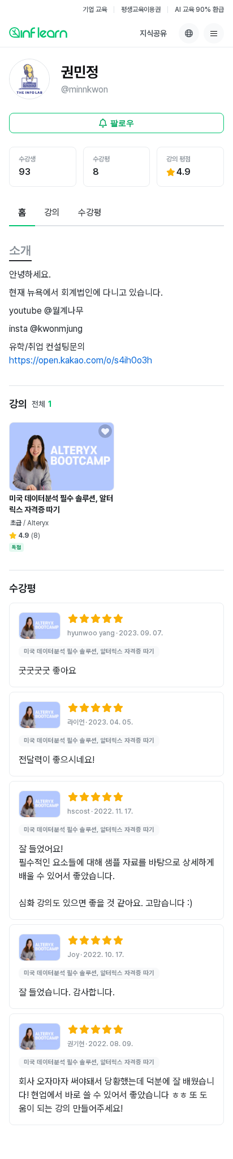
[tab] (22, 213)
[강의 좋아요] (105, 431)
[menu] (214, 33)
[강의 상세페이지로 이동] (39, 626)
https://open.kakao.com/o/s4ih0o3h (80, 360)
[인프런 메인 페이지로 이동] (38, 32)
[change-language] (189, 33)
